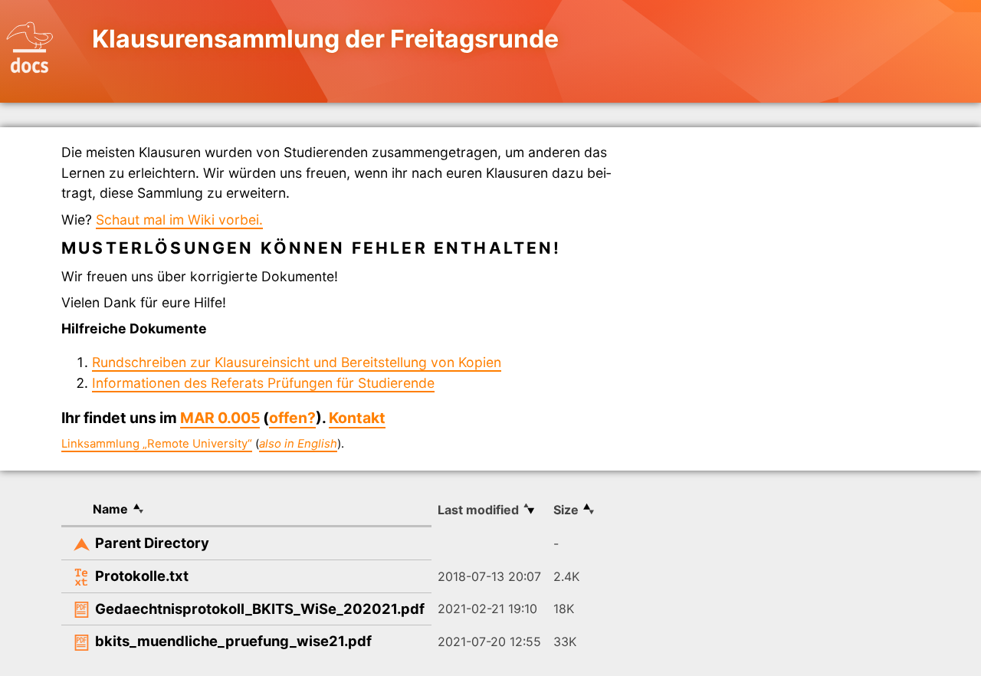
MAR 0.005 (220, 418)
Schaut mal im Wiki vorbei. (179, 220)
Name (110, 509)
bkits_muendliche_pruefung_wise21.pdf (233, 640)
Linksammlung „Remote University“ (156, 444)
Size (566, 509)
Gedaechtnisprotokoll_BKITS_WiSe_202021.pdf (260, 608)
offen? (292, 418)
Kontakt (357, 418)
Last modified (478, 509)
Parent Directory (152, 542)
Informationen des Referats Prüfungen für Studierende (263, 383)
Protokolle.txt (142, 575)
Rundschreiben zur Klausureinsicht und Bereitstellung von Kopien (296, 362)
